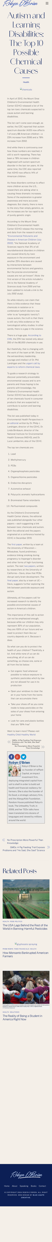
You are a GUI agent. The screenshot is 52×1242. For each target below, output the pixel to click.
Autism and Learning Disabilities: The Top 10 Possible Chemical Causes (26, 44)
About (14, 1186)
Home (6, 1186)
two (26, 566)
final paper (12, 580)
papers (31, 566)
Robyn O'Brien (19, 763)
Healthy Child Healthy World (21, 734)
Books (33, 1186)
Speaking (24, 1186)
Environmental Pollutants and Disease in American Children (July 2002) (24, 239)
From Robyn (8, 949)
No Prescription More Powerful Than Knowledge (27, 747)
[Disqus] (26, 1067)
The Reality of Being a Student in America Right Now (22, 1017)
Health (26, 82)
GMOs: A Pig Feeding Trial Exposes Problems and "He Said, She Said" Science (26, 742)
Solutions (14, 1012)
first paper (16, 544)
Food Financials (21, 949)
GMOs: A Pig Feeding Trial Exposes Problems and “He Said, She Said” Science (24, 849)
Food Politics (16, 921)
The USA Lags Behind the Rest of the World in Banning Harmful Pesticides (25, 926)
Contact (42, 1186)
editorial (14, 423)
